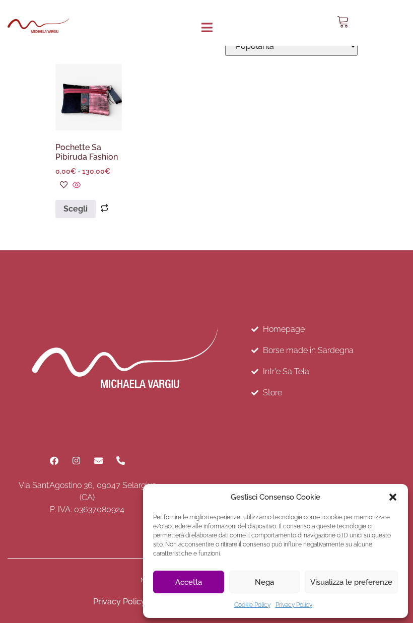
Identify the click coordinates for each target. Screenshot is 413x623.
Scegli (75, 209)
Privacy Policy (294, 604)
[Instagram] (76, 460)
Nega (264, 582)
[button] (393, 497)
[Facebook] (53, 460)
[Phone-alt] (120, 460)
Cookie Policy (252, 604)
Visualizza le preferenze (351, 582)
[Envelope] (98, 460)
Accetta (188, 582)
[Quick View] (76, 185)
